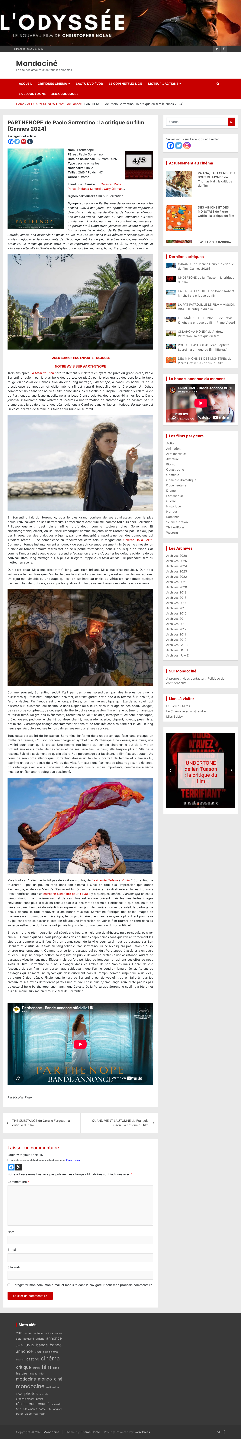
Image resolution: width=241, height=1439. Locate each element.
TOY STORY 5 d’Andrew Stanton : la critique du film (214, 177)
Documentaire (176, 485)
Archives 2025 (176, 561)
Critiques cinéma (52, 84)
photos (31, 1393)
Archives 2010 (176, 639)
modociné (26, 1378)
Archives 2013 (176, 624)
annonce (54, 1338)
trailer (19, 1413)
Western (172, 532)
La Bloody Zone (32, 94)
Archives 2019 (176, 592)
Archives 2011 (176, 634)
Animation (173, 448)
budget (20, 1359)
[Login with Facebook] (11, 1167)
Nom (11, 1232)
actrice (49, 1333)
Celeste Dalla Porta (137, 540)
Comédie (172, 475)
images (33, 1373)
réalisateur (25, 1403)
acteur (28, 1333)
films (56, 1367)
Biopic (170, 464)
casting (32, 1359)
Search (231, 122)
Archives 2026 (176, 555)
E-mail (12, 1249)
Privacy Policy (73, 1160)
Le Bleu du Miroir (178, 706)
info (41, 1373)
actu (18, 1338)
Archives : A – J (177, 645)
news (19, 1393)
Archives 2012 (176, 629)
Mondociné (37, 63)
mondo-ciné (50, 1379)
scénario (56, 1404)
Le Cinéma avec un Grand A (186, 711)
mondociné (30, 1386)
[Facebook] (11, 141)
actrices (59, 1333)
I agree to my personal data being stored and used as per (45, 1160)
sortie (42, 1408)
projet (39, 1398)
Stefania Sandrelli (89, 189)
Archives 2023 (176, 571)
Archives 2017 (176, 603)
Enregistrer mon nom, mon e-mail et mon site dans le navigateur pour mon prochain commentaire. (83, 1285)
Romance (172, 517)
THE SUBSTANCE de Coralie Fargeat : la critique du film (41, 1123)
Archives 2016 (176, 608)
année (20, 1345)
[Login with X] (18, 1167)
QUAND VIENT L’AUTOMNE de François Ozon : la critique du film (120, 1123)
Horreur (171, 511)
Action (170, 443)
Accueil (25, 84)
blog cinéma (50, 1351)
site (18, 1409)
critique (23, 1367)
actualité (28, 1338)
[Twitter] (17, 141)
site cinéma (30, 1408)
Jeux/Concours (64, 94)
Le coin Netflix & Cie (126, 84)
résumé (43, 1403)
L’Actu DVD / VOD (89, 84)
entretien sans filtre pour (65, 894)
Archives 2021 (176, 582)
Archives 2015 (176, 613)
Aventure (172, 459)
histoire (21, 1373)
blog (38, 1351)
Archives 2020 (176, 587)
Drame (171, 490)
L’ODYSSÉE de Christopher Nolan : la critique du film (201, 772)
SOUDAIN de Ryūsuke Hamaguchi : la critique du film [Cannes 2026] (214, 212)
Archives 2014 (176, 618)
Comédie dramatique (181, 480)
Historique (173, 506)
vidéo (28, 1413)
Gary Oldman (113, 189)
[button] (190, 804)
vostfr (42, 1414)
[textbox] (80, 735)
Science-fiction (177, 522)
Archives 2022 (176, 576)
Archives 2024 (176, 566)
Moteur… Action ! (163, 84)
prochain (44, 1394)
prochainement (25, 1398)
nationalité (52, 1387)
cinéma (50, 1358)
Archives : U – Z (177, 655)
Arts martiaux (176, 454)
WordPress (142, 1432)
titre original (55, 1408)
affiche (40, 1338)
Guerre (171, 501)
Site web (14, 1267)
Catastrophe (175, 469)
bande (42, 1345)
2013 (19, 1333)
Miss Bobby (174, 716)
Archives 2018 (176, 597)
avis (29, 1344)
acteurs (38, 1333)
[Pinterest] (23, 141)
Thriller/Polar (175, 527)
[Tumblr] (30, 141)
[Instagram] (187, 145)
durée (36, 1367)
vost (36, 1414)
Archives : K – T (177, 650)
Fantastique (174, 496)
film (46, 1366)
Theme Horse (90, 1432)
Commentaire (18, 1182)
